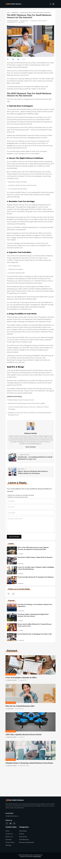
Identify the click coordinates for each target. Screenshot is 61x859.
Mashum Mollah (13, 20)
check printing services (19, 164)
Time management (14, 266)
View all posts (30, 447)
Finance (21, 834)
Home (8, 12)
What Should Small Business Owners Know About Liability (26, 403)
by (20, 554)
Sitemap (8, 845)
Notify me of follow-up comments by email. (21, 495)
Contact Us (9, 834)
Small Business (15, 12)
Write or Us (9, 836)
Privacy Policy (9, 842)
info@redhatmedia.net (11, 816)
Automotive (23, 836)
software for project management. (28, 305)
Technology (23, 831)
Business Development (26, 842)
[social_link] (8, 594)
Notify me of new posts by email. (18, 497)
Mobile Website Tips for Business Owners (21, 400)
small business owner (25, 71)
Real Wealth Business (27, 855)
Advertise (8, 839)
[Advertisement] (30, 783)
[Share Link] (7, 59)
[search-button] (50, 4)
